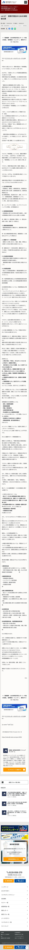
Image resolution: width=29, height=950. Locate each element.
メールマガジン (5, 918)
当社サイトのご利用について (19, 938)
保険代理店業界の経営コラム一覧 (8, 8)
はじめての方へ (5, 891)
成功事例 (3, 898)
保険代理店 (25, 25)
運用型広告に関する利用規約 (5, 938)
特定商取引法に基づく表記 (19, 934)
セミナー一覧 (4, 902)
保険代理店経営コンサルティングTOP (9, 6)
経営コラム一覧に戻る (14, 782)
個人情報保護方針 (17, 932)
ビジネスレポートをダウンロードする (14, 58)
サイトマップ (4, 926)
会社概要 (2, 932)
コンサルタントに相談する (14, 769)
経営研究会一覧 (5, 906)
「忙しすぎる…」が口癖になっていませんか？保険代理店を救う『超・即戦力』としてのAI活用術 (16, 812)
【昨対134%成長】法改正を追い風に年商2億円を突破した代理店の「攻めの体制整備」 (17, 803)
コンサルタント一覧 (6, 922)
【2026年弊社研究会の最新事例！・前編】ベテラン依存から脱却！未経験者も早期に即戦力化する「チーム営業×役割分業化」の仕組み (17, 794)
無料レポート (4, 910)
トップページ (4, 887)
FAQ (1, 936)
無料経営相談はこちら (13, 859)
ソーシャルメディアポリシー (19, 936)
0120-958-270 (15, 872)
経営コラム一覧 (5, 914)
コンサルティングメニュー (8, 895)
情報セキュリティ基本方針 (5, 934)
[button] (25, 2)
